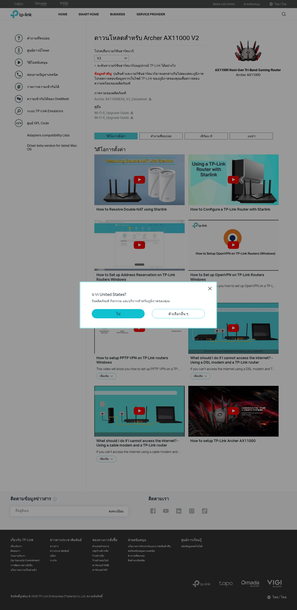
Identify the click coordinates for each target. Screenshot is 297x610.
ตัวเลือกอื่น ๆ (178, 313)
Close (210, 288)
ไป (118, 313)
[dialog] (148, 305)
